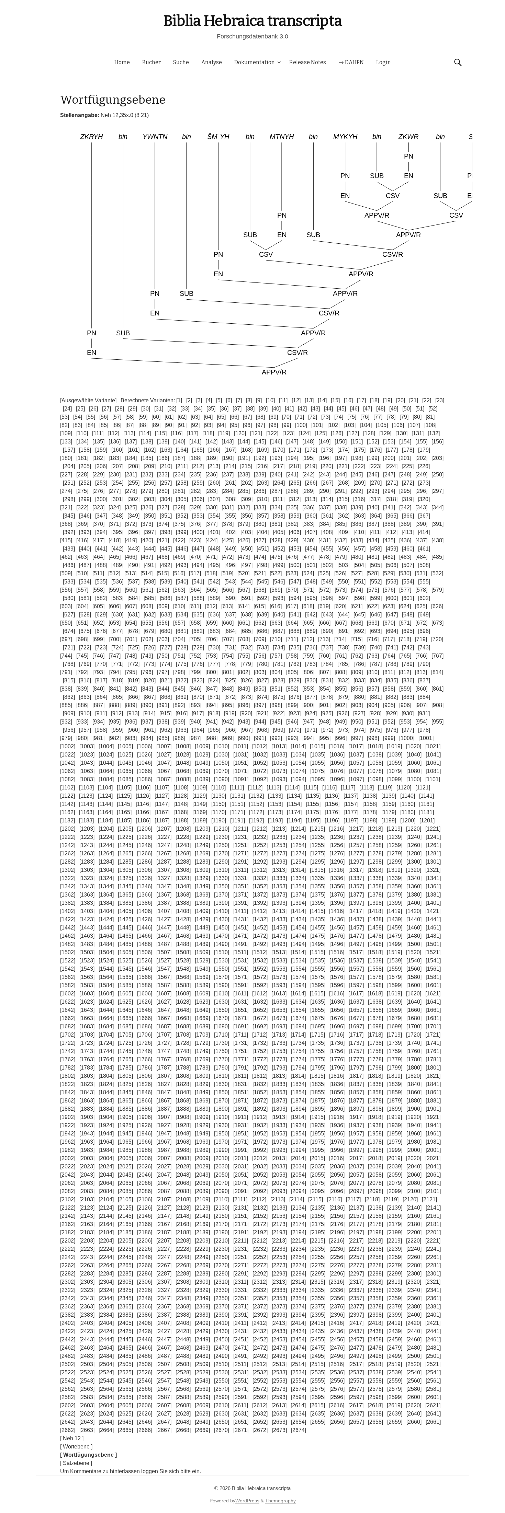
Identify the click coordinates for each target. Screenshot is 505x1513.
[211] (182, 466)
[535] (101, 582)
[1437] (356, 919)
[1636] (337, 1002)
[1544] (106, 969)
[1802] (67, 1076)
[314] (327, 499)
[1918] (375, 1117)
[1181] (426, 812)
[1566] (144, 977)
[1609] (202, 993)
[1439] (394, 919)
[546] (279, 582)
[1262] (67, 853)
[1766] (144, 1059)
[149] (324, 441)
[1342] (67, 886)
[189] (211, 458)
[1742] (67, 1051)
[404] (263, 532)
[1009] (202, 746)
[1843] (86, 1092)
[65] (221, 417)
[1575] (317, 977)
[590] (230, 598)
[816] (85, 680)
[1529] (202, 960)
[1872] (260, 1101)
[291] (341, 491)
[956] (69, 730)
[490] (133, 565)
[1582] (67, 985)
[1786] (144, 1068)
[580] (69, 598)
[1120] (403, 787)
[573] (341, 590)
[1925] (125, 1125)
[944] (260, 722)
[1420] (413, 911)
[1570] (221, 977)
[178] (408, 450)
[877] (311, 697)
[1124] (105, 796)
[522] (276, 573)
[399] (182, 532)
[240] (276, 474)
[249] (421, 474)
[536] (117, 582)
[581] (85, 598)
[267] (327, 483)
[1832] (260, 1084)
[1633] (279, 1002)
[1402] (67, 911)
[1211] (240, 829)
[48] (380, 409)
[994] (308, 738)
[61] (169, 417)
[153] (389, 441)
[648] (408, 614)
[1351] (240, 886)
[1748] (183, 1051)
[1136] (332, 796)
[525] (324, 573)
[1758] (375, 1051)
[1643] (86, 1010)
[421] (163, 540)
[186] (163, 458)
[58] (129, 417)
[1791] (240, 1068)
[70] (286, 417)
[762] (357, 656)
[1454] (298, 928)
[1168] (180, 812)
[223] (375, 466)
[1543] (86, 969)
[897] (260, 705)
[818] (117, 680)
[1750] (221, 1051)
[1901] (433, 1109)
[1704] (106, 1035)
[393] (85, 532)
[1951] (240, 1133)
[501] (311, 565)
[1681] (433, 1018)
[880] (360, 697)
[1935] (317, 1125)
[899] (292, 705)
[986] (179, 738)
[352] (182, 516)
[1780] (414, 1059)
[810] (373, 672)
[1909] (202, 1117)
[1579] (394, 977)
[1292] (260, 862)
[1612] (259, 993)
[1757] (356, 1051)
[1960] (414, 1133)
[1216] (336, 829)
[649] (424, 614)
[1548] (183, 969)
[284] (228, 491)
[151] (357, 441)
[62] (182, 417)
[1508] (183, 952)
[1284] (106, 862)
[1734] (298, 1043)
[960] (133, 730)
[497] (246, 565)
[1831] (240, 1084)
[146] (276, 441)
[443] (133, 549)
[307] (214, 499)
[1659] (394, 1010)
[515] (163, 573)
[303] (150, 499)
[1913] (279, 1117)
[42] (302, 409)
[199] (373, 458)
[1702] (67, 1035)
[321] (66, 507)
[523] (292, 573)
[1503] (86, 952)
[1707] (163, 1035)
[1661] (433, 1010)
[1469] (202, 936)
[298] (69, 499)
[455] (327, 549)
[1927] (163, 1125)
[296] (421, 491)
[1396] (337, 903)
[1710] (221, 1035)
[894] (211, 705)
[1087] (163, 779)
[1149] (199, 804)
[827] (263, 680)
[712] (308, 639)
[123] (288, 433)
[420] (147, 540)
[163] (166, 450)
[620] (340, 606)
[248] (405, 474)
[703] (163, 639)
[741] (392, 647)
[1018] (375, 746)
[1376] (337, 895)
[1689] (202, 1026)
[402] (230, 532)
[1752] (260, 1051)
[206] (101, 466)
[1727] (163, 1043)
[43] (315, 409)
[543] (230, 582)
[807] (324, 672)
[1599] (394, 985)
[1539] (394, 960)
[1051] (240, 763)
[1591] (240, 985)
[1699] (394, 1026)
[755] (244, 656)
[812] (405, 672)
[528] (373, 573)
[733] (263, 647)
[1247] (163, 845)
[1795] (317, 1068)
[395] (117, 532)
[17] (361, 400)
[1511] (240, 952)
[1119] (385, 787)
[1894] (298, 1109)
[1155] (313, 804)
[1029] (202, 755)
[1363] (86, 895)
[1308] (183, 870)
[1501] (433, 944)
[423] (195, 540)
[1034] (298, 755)
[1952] (260, 1133)
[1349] (202, 886)
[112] (113, 433)
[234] (179, 474)
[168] (246, 450)
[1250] (221, 845)
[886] (82, 705)
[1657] (356, 1010)
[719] (421, 639)
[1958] (375, 1133)
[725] (133, 647)
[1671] (240, 1018)
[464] (98, 557)
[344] (437, 507)
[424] (211, 540)
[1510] (221, 952)
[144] (244, 441)
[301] (117, 499)
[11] (283, 400)
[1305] (125, 870)
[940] (195, 722)
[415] (66, 540)
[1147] (162, 804)
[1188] (180, 820)
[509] (66, 573)
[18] (374, 400)
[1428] (183, 919)
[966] (230, 730)
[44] (328, 409)
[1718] (375, 1035)
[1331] (240, 878)
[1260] (414, 845)
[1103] (86, 787)
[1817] (355, 1076)
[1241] (433, 837)
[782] (295, 664)
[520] (243, 573)
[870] (198, 697)
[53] (64, 417)
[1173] (275, 812)
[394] (101, 532)
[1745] (125, 1051)
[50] (406, 409)
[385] (341, 524)
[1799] (394, 1068)
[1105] (124, 787)
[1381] (433, 895)
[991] (260, 738)
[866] (133, 697)
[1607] (163, 993)
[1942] (67, 1133)
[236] (211, 474)
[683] (214, 631)
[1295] (317, 862)
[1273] (279, 853)
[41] (289, 409)
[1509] (202, 952)
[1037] (356, 755)
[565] (211, 590)
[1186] (143, 820)
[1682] (67, 1026)
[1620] (413, 993)
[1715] (317, 1035)
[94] (221, 425)
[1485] (125, 944)
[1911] (240, 1117)
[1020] (413, 746)
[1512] (259, 952)
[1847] (163, 1092)
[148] (308, 441)
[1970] (221, 1142)
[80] (417, 417)
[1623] (86, 1002)
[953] (405, 722)
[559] (115, 590)
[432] (341, 540)
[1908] (183, 1117)
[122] (272, 433)
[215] (246, 466)
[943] (244, 722)
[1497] (356, 944)
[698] (82, 639)
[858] (389, 689)
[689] (311, 631)
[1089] (202, 779)
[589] (214, 598)
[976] (392, 730)
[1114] (292, 787)
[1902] (67, 1117)
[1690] (221, 1026)
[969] (279, 730)
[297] (437, 491)
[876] (295, 697)
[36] (224, 409)
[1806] (144, 1076)
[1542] (67, 969)
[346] (85, 516)
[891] (163, 705)
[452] (279, 549)
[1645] (125, 1010)
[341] (389, 507)
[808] (341, 672)
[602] (424, 598)
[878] (327, 697)
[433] (357, 540)
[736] (311, 647)
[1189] (199, 820)
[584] (133, 598)
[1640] (414, 1002)
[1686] (144, 1026)
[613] (227, 606)
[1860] (414, 1092)
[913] (133, 713)
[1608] (183, 993)
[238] (244, 474)
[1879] (394, 1101)
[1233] (279, 837)
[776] (198, 664)
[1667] (163, 1018)
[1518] (375, 952)
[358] (279, 516)
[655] (147, 623)
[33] (184, 409)
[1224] (106, 837)
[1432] (260, 919)
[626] (437, 606)
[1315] (317, 870)
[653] (115, 623)
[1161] (426, 804)
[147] (292, 441)
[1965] (125, 1142)
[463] (82, 557)
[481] (373, 557)
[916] (182, 713)
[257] (166, 483)
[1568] (183, 977)
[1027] (163, 755)
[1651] (240, 1010)
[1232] (260, 837)
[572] (324, 590)
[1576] (337, 977)
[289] (308, 491)
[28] (119, 409)
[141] (195, 441)
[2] (189, 400)
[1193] (275, 820)
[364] (376, 516)
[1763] (86, 1059)
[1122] (67, 796)
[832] (343, 680)
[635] (198, 614)
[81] (430, 417)
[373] (147, 524)
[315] (343, 499)
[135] (98, 441)
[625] (421, 606)
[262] (246, 483)
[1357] (356, 886)
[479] (341, 557)
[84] (90, 425)
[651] (82, 623)
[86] (116, 425)
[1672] (260, 1018)
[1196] (332, 820)
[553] (392, 582)
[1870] (221, 1101)
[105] (382, 425)
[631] (133, 614)
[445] (166, 549)
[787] (376, 664)
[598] (360, 598)
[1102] (67, 787)
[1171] (237, 812)
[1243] (86, 845)
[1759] (394, 1051)
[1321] (432, 870)
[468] (163, 557)
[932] (66, 722)
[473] (244, 557)
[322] (82, 507)
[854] (324, 689)
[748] (131, 656)
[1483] (86, 944)
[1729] (202, 1043)
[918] (214, 713)
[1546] (144, 969)
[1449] (202, 928)
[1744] (106, 1051)
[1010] (221, 746)
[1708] (183, 1035)
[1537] (356, 960)
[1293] (279, 862)
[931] (424, 713)
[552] (376, 582)
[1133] (275, 796)
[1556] (337, 969)
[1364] (106, 895)
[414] (424, 532)
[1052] (260, 763)
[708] (244, 639)
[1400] (414, 903)
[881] (376, 697)
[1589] (202, 985)
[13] (309, 400)
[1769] (202, 1059)
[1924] (106, 1125)
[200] (389, 458)
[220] (327, 466)
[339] (357, 507)
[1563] (86, 977)
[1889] (202, 1109)
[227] (66, 474)
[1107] (162, 787)
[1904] (106, 1117)
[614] (243, 606)
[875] (279, 697)
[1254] (298, 845)
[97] (260, 425)
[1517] (355, 952)
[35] (210, 409)
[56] (103, 417)
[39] (263, 409)
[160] (117, 450)
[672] (421, 623)
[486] (69, 565)
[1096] (337, 779)
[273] (424, 483)
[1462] (67, 936)
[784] (327, 664)
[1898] (375, 1109)
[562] (163, 590)
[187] (179, 458)
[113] (129, 433)
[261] (230, 483)
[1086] (144, 779)
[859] (405, 689)
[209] (150, 466)
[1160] (407, 804)
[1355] (317, 886)
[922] (278, 713)
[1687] (163, 1026)
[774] (166, 664)
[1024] (106, 755)
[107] (414, 425)
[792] (82, 672)
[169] (263, 450)
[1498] (375, 944)
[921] (262, 713)
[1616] (336, 993)
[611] (195, 606)
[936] (131, 722)
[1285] (125, 862)
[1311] (240, 870)
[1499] (394, 944)
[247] (389, 474)
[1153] (275, 804)
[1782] (67, 1068)
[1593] (279, 985)
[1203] (86, 829)
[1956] (337, 1133)
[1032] (260, 755)
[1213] (279, 829)
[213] (214, 466)
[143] (228, 441)
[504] (360, 565)
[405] (279, 532)
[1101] (432, 779)
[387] (373, 524)
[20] (400, 400)
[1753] (279, 1051)
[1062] (67, 771)
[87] (129, 425)
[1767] (163, 1059)
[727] (166, 647)
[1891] (240, 1109)
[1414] (298, 911)
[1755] (317, 1051)
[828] (279, 680)
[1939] (394, 1125)
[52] (432, 409)
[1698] (375, 1026)
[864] (101, 697)
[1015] (317, 746)
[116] (176, 433)
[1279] (394, 853)
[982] (115, 738)
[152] (373, 441)
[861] (437, 689)
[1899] (394, 1109)
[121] (256, 433)
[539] (166, 582)
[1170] (218, 812)
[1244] (106, 845)
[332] (244, 507)
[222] (359, 466)
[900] (308, 705)
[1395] (317, 903)
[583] (117, 598)
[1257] (356, 845)
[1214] (298, 829)
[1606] (144, 993)
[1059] (394, 763)
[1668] (183, 1018)
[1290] (221, 862)
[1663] (86, 1018)
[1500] (414, 944)
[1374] (298, 895)
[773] (150, 664)
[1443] (86, 928)
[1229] (202, 837)
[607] (131, 606)
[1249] (202, 845)
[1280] (414, 853)
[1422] (67, 919)
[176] (376, 450)
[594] (295, 598)
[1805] (125, 1076)
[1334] (298, 878)
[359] (295, 516)
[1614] (298, 993)
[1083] (86, 779)
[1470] (221, 936)
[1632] (260, 1002)
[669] (373, 623)
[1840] (414, 1084)
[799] (195, 672)
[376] (195, 524)
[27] (106, 409)
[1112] (255, 787)
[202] (421, 458)
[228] (82, 474)
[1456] (337, 928)
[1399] (394, 903)
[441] (101, 549)
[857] (373, 689)
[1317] (355, 870)
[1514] (298, 952)
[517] (195, 573)
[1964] (106, 1142)
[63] (195, 417)
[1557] (356, 969)
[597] (343, 598)
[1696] (337, 1026)
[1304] (106, 870)
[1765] (125, 1059)
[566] (228, 590)
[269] (360, 483)
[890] (147, 705)
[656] (163, 623)
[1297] (356, 862)
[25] (80, 409)
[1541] (433, 960)
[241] (292, 474)
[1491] (240, 944)
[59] (142, 417)
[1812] (259, 1076)
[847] (211, 689)
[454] (311, 549)
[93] (208, 425)
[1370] (221, 895)
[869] (182, 697)
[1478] (375, 936)
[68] (260, 417)
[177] (392, 450)
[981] (98, 738)
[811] (389, 672)
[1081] (433, 771)
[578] (421, 590)
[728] (182, 647)
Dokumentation (254, 62)
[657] (179, 623)
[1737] (356, 1043)
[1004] (106, 746)
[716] (373, 639)
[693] (376, 631)
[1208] (183, 829)
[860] (421, 689)
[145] (260, 441)
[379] (244, 524)
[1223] (86, 837)
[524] (308, 573)
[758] (292, 656)
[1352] (260, 886)
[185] (147, 458)
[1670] (221, 1018)
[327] (163, 507)
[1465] (125, 936)
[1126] (143, 796)
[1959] (394, 1133)
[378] (228, 524)
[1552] (260, 969)
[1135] (313, 796)
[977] (408, 730)
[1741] (433, 1043)
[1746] (144, 1051)
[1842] (67, 1092)
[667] (341, 623)
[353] (198, 516)
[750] (163, 656)
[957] (85, 730)
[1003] (86, 746)
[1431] (240, 919)
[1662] (67, 1018)
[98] (273, 425)
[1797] (356, 1068)
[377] (211, 524)
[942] (228, 722)
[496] (230, 565)
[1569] (202, 977)
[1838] (375, 1084)
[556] (66, 590)
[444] (150, 549)
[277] (115, 491)
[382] (292, 524)
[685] (246, 631)
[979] (66, 738)
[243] (324, 474)
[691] (343, 631)
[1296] (337, 862)
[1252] (260, 845)
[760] (324, 656)
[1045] (125, 763)
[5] (219, 400)
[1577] (356, 977)
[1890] (221, 1109)
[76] (364, 417)
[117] (192, 433)
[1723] (86, 1043)
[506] (392, 565)
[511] (98, 573)
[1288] (183, 862)
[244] (341, 474)
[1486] (144, 944)
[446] (182, 549)
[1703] (86, 1035)
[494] (198, 565)
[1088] (183, 779)
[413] (408, 532)
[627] (69, 614)
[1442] (67, 928)
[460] (408, 549)
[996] (341, 738)
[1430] (221, 919)
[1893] (279, 1109)
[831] (327, 680)
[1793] (279, 1068)
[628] (85, 614)
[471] (211, 557)
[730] (214, 647)
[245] (357, 474)
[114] (145, 433)
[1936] (337, 1125)
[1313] (279, 870)
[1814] (298, 1076)
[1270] (221, 853)
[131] (418, 433)
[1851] (240, 1092)
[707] (228, 639)
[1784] (106, 1068)
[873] (246, 697)
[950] (357, 722)
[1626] (144, 1002)
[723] (101, 647)
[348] (117, 516)
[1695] (317, 1026)
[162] (150, 450)
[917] (198, 713)
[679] (150, 631)
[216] (262, 466)
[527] (356, 573)
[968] (263, 730)
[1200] (407, 820)
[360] (311, 516)
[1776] (337, 1059)
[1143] (86, 804)
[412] (391, 532)
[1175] (313, 812)
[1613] (279, 993)
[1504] (106, 952)
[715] (356, 639)
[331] (228, 507)
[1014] (298, 746)
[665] (308, 623)
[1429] (202, 919)
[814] (437, 672)
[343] (421, 507)
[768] (69, 664)
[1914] (298, 1117)
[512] (114, 573)
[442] (117, 549)
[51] (419, 409)
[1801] (433, 1068)
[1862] (67, 1101)
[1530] (221, 960)
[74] (338, 417)
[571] (308, 590)
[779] (246, 664)
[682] (198, 631)
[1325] (125, 878)
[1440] (414, 919)
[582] (101, 598)
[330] (211, 507)
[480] (357, 557)
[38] (250, 409)
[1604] (106, 993)
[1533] (279, 960)
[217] (278, 466)
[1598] (375, 985)
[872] (230, 697)
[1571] (240, 977)
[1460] (414, 928)
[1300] (414, 862)
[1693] (279, 1026)
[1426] (144, 919)
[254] (117, 483)
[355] (230, 516)
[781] (279, 664)
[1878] (375, 1101)
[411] (375, 532)
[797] (163, 672)
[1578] (375, 977)
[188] (195, 458)
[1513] (279, 952)
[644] (343, 614)
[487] (85, 565)
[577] (405, 590)
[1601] (433, 985)
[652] (98, 623)
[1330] (221, 878)
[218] (295, 466)
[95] (234, 425)
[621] (356, 606)
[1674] (298, 1018)
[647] (392, 614)
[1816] (336, 1076)
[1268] (183, 853)
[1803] (86, 1076)
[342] (405, 507)
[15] (335, 400)
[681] (182, 631)
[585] (150, 598)
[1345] (125, 886)
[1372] (260, 895)
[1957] (356, 1133)
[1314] (298, 870)
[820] (150, 680)
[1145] (124, 804)
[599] (376, 598)
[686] (263, 631)
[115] (161, 433)
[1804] (106, 1076)
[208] (133, 466)
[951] (373, 722)
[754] (228, 656)
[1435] (317, 919)
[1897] (356, 1109)
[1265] (125, 853)
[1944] (106, 1133)
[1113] (274, 787)
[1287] (163, 862)
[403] (246, 532)
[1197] (351, 820)
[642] (311, 614)
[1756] (337, 1051)
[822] (182, 680)
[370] (98, 524)
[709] (260, 639)
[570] (292, 590)
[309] (246, 499)
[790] (424, 664)
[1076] (337, 771)
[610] (179, 606)
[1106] (143, 787)
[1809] (202, 1076)
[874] (263, 697)
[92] (195, 425)
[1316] (336, 870)
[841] (115, 689)
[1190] (218, 820)
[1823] (86, 1084)
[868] (166, 697)
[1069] (202, 771)
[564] (195, 590)
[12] (296, 400)
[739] (360, 647)
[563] (179, 590)
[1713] (279, 1035)
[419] (131, 540)
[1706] (144, 1035)
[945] (276, 722)
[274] (66, 491)
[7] (239, 400)
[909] (69, 713)
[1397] (356, 903)
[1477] (356, 936)
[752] (195, 656)
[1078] (375, 771)
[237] (228, 474)
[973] (343, 730)
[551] (360, 582)
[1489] (202, 944)
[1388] (183, 903)
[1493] (279, 944)
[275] (82, 491)
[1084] (106, 779)
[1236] (337, 837)
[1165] (124, 812)
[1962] (67, 1142)
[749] (147, 656)
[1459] (394, 928)
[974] (360, 730)
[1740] (414, 1043)
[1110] (218, 787)
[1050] (221, 763)
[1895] (317, 1109)
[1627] (163, 1002)
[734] (279, 647)
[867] (150, 697)
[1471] (240, 936)
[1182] (67, 820)
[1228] (183, 837)
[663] (276, 623)
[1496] (337, 944)
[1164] (105, 812)
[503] (343, 565)
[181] (82, 458)
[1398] (375, 903)
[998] (373, 738)
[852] (292, 689)
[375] (179, 524)
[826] (246, 680)
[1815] (317, 1076)
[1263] (86, 853)
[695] (408, 631)
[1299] (394, 862)
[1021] (432, 746)
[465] (115, 557)
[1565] (125, 977)
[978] (424, 730)
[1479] (394, 936)
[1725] (125, 1043)
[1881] (433, 1101)
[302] (133, 499)
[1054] (298, 763)
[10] (270, 400)
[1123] (86, 796)
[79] (404, 417)
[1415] (317, 911)
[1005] (125, 746)
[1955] (317, 1133)
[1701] (433, 1026)
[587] (182, 598)
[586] (166, 598)
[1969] (202, 1142)
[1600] (414, 985)
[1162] (67, 812)
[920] (246, 713)
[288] (292, 491)
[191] (244, 458)
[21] (413, 400)
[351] (166, 516)
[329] (195, 507)
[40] (276, 409)
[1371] (240, 895)
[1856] (337, 1092)
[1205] (125, 829)
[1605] (125, 993)
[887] (98, 705)
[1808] (183, 1076)
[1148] (180, 804)
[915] (165, 713)
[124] (305, 433)
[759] (308, 656)
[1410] (221, 911)
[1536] (337, 960)
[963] (182, 730)
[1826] (144, 1084)
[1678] (375, 1018)
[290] (324, 491)
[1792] (260, 1068)
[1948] (183, 1133)
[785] (343, 664)
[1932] (260, 1125)
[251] (69, 483)
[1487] (163, 944)
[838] (66, 689)
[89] (156, 425)
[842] (131, 689)
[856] (357, 689)
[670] (389, 623)
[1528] (183, 960)
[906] (405, 705)
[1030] (221, 755)
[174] (343, 450)
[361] (327, 516)
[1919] (394, 1117)
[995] (324, 738)
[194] (292, 458)
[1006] (144, 746)
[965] (214, 730)
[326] (147, 507)
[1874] (298, 1101)
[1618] (375, 993)
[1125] (124, 796)
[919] (230, 713)
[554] (408, 582)
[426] (244, 540)
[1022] (67, 755)
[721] (69, 647)
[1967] (163, 1142)
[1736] (337, 1043)
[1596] (337, 985)
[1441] (433, 919)
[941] (211, 722)
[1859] (394, 1092)
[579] (437, 590)
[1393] (279, 903)
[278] (131, 491)
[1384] (106, 903)
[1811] (240, 1076)
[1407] (163, 911)
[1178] (369, 812)
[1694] (298, 1026)
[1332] (260, 878)
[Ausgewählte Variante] (88, 400)
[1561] (433, 969)
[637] (230, 614)
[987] (195, 738)
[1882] (67, 1109)
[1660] (414, 1010)
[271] (392, 483)
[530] (405, 573)
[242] (308, 474)
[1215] (317, 829)
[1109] (199, 787)
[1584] (106, 985)
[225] (408, 466)
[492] (166, 565)
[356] (246, 516)
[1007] (163, 746)
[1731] (240, 1043)
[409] (343, 532)
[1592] (260, 985)
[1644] (106, 1010)
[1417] (355, 911)
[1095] (317, 779)
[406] (295, 532)
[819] (133, 680)
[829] (295, 680)
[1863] (86, 1101)
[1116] (329, 787)
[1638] (375, 1002)
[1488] (183, 944)
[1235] (317, 837)
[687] (279, 631)
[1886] (144, 1109)
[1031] (240, 755)
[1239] (394, 837)
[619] (324, 606)
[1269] (202, 853)
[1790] (221, 1068)
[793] (98, 672)
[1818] (375, 1076)
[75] (351, 417)
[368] (66, 524)
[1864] (106, 1101)
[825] (230, 680)
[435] (389, 540)
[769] (85, 664)
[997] (357, 738)
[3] (199, 400)
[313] (311, 499)
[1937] (356, 1125)
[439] (69, 549)
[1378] (375, 895)
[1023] (86, 755)
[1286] (144, 862)
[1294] (298, 862)
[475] (276, 557)
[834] (376, 680)
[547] (295, 582)
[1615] (317, 993)
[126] (337, 433)
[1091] (240, 779)
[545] (263, 582)
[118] (208, 433)
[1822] (67, 1084)
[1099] (394, 779)
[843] (147, 689)
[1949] (202, 1133)
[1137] (351, 796)
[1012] (259, 746)
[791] (66, 672)
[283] (211, 491)
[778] (230, 664)
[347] (101, 516)
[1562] (67, 977)
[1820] (413, 1076)
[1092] (260, 779)
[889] (131, 705)
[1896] (337, 1109)
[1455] (317, 928)
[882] (392, 697)
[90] (169, 425)
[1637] (356, 1002)
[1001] (426, 738)
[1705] (125, 1035)
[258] (182, 483)
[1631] (240, 1002)
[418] (115, 540)
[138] (147, 441)
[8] (249, 400)
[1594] (298, 985)
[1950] (221, 1133)
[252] (85, 483)
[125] (321, 433)
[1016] (336, 746)
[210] (166, 466)
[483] (405, 557)
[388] (389, 524)
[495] (214, 565)
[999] (389, 738)
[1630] (221, 1002)
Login (383, 62)
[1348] (183, 886)
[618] (308, 606)
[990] (244, 738)
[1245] (125, 845)
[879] (343, 697)
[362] (343, 516)
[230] (115, 474)
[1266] (144, 853)
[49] (393, 409)
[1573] (279, 977)
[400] (198, 532)
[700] (115, 639)
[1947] (163, 1133)
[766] (421, 656)
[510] (82, 573)
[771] (117, 664)
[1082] (67, 779)
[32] (171, 409)
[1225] (125, 837)
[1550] (221, 969)
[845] (179, 689)
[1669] (202, 1018)
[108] (430, 425)
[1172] (256, 812)
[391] (437, 524)
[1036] (337, 755)
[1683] (86, 1026)
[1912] (259, 1117)
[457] (360, 549)
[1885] (125, 1109)
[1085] (125, 779)
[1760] (414, 1051)
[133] (66, 441)
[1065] (125, 771)
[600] (392, 598)
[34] (197, 409)
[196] (324, 458)
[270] (376, 483)
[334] (276, 507)
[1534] (298, 960)
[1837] (356, 1084)
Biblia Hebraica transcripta (252, 21)
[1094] (298, 779)
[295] (405, 491)
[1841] (433, 1084)
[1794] (298, 1068)
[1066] (144, 771)
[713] (324, 639)
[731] (230, 647)
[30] (145, 409)
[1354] (298, 886)
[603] (66, 606)
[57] (116, 417)
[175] (360, 450)
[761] (341, 656)
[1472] (260, 936)
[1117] (348, 787)
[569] (276, 590)
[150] (341, 441)
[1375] (317, 895)
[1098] (375, 779)
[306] (198, 499)
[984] (147, 738)
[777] (214, 664)
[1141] (426, 796)
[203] (437, 458)
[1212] (259, 829)
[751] (179, 656)
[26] (93, 409)
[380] (260, 524)
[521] (260, 573)
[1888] (183, 1109)
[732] (246, 647)
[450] (246, 549)
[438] (437, 540)
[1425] (125, 919)
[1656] (337, 1010)
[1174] (294, 812)
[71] (299, 417)
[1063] (86, 771)
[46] (354, 409)
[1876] (337, 1101)
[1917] (355, 1117)
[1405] (125, 911)
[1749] (202, 1051)
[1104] (105, 787)
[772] (133, 664)
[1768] (183, 1059)
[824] (214, 680)
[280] (163, 491)
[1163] (86, 812)
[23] (439, 400)
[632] (150, 614)
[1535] (317, 960)
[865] (117, 697)
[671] (405, 623)
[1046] (144, 763)
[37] (237, 409)
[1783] (86, 1068)
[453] (295, 549)
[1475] (317, 936)
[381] (276, 524)
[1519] (394, 952)
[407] (311, 532)
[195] (308, 458)
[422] (179, 540)
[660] (228, 623)
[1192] (256, 820)
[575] (373, 590)
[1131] (237, 796)
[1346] (144, 886)
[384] (324, 524)
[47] (367, 409)
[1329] (202, 878)
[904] (373, 705)
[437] (421, 540)
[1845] (125, 1092)
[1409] (202, 911)
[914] (149, 713)
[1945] (125, 1133)
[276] (98, 491)
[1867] (163, 1101)
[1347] (163, 886)
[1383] (86, 903)
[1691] (240, 1026)
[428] (276, 540)
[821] (166, 680)
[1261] (433, 845)
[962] (166, 730)
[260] (214, 483)
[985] (163, 738)
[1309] (202, 870)
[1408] (183, 911)
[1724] (106, 1043)
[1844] (106, 1092)
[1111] (237, 787)
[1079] (394, 771)
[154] (405, 441)
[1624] (106, 1002)
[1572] (260, 977)
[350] (150, 516)
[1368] (183, 895)
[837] (424, 680)
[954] (421, 722)
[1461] (433, 928)
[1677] (356, 1018)
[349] (133, 516)
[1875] (317, 1101)
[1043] (86, 763)
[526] (340, 573)
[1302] (67, 870)
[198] (357, 458)
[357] (263, 516)
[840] (98, 689)
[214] (230, 466)
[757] (276, 656)
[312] (295, 499)
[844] (163, 689)
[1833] (279, 1084)
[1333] (279, 878)
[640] (279, 614)
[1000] (406, 738)
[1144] (105, 804)
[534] (85, 582)
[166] (214, 450)
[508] (424, 565)
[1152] (256, 804)
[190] (228, 458)
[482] (389, 557)
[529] (389, 573)
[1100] (413, 779)
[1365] (125, 895)
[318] (391, 499)
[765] (405, 656)
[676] (101, 631)
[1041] (433, 755)
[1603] (86, 993)
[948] (324, 722)
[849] (244, 689)
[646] (376, 614)
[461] (424, 549)
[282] (195, 491)
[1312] (259, 870)
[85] (103, 425)
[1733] (279, 1043)
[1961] (433, 1133)
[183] (115, 458)
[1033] (279, 755)
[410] (360, 532)
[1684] (106, 1026)
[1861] (433, 1092)
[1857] (356, 1092)
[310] (263, 499)
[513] (130, 573)
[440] (85, 549)
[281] (179, 491)
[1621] (432, 993)
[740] (376, 647)
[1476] (337, 936)
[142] (211, 441)
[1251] (240, 845)
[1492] (260, 944)
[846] (195, 689)
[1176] (332, 812)
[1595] (317, 985)
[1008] (183, 746)
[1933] (279, 1125)
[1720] (413, 1035)
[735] (295, 647)
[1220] (413, 829)
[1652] (260, 1010)
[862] (69, 697)
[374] (163, 524)
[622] (373, 606)
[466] (131, 557)
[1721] (432, 1035)
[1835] (317, 1084)
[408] (327, 532)
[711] (292, 639)
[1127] (162, 796)
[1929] (202, 1125)
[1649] (202, 1010)
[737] (327, 647)
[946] (292, 722)
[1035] (317, 755)
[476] (292, 557)
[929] (391, 713)
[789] (408, 664)
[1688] (183, 1026)
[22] (426, 400)
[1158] (369, 804)
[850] (260, 689)
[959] (117, 730)
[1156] (332, 804)
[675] (85, 631)
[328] (179, 507)
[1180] (407, 812)
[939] (179, 722)
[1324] (106, 878)
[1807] (163, 1076)
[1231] (240, 837)
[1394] (298, 903)
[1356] (337, 886)
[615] (260, 606)
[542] (214, 582)
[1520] (413, 952)
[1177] (351, 812)
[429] (292, 540)
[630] (117, 614)
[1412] (259, 911)
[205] (85, 466)
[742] (408, 647)
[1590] (221, 985)
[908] (437, 705)
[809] (357, 672)
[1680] (414, 1018)
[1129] (199, 796)
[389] (405, 524)
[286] (260, 491)
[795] (131, 672)
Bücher (151, 62)
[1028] (183, 755)
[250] (437, 474)
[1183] (86, 820)
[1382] (67, 903)
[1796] (337, 1068)
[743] (424, 647)
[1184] (105, 820)
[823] (198, 680)
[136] (115, 441)
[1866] (144, 1101)
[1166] (143, 812)
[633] (166, 614)
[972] (327, 730)
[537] (133, 582)
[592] (263, 598)
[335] (292, 507)
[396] (133, 532)
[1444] (106, 928)
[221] (343, 466)
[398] (166, 532)
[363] (360, 516)
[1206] (144, 829)
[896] (244, 705)
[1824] (106, 1084)
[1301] (433, 862)
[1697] (356, 1026)
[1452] (260, 928)
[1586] (144, 985)
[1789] (202, 1068)
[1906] (144, 1117)
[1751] (240, 1051)
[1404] (106, 911)
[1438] (375, 919)
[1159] (388, 804)
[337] (324, 507)
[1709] (202, 1035)
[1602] (67, 993)
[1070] (221, 771)
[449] (230, 549)
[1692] (260, 1026)
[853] (308, 689)
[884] (424, 697)
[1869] (202, 1101)
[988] (211, 738)
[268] (343, 483)
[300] (101, 499)
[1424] (106, 919)
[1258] (375, 845)
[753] (211, 656)
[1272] (260, 853)
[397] (150, 532)
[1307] (163, 870)
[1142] (67, 804)
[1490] (221, 944)
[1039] (394, 755)
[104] (366, 425)
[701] (131, 639)
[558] (98, 590)
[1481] (433, 936)
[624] (405, 606)
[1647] (163, 1010)
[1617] (355, 993)
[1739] (394, 1043)
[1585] (125, 985)
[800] (211, 672)
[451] (263, 549)
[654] (131, 623)
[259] (198, 483)
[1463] (86, 936)
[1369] (202, 895)
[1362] (67, 895)
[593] (279, 598)
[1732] (260, 1043)
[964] (198, 730)
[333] (260, 507)
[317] (375, 499)
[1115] (311, 787)
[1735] (317, 1043)
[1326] (144, 878)
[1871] (240, 1101)
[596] (327, 598)
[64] (208, 417)
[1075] (317, 771)
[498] (263, 565)
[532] (437, 573)
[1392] (260, 903)
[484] (421, 557)
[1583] (86, 985)
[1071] (240, 771)
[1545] (125, 969)
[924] (311, 713)
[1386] (144, 903)
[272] (408, 483)
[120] (240, 433)
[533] (69, 582)
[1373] (279, 895)
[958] (101, 730)
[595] (311, 598)
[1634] (298, 1002)
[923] (295, 713)
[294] (389, 491)
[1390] (221, 903)
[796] (147, 672)
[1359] (394, 886)
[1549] (202, 969)
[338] (341, 507)
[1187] (162, 820)
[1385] (125, 903)
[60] (156, 417)
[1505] (125, 952)
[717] (389, 639)
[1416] (336, 911)
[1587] (163, 985)
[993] (292, 738)
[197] (341, 458)
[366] (408, 516)
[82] (64, 425)
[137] (131, 441)
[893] (195, 705)
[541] (198, 582)
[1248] (183, 845)
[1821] (432, 1076)
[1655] (317, 1010)
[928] (375, 713)
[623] (389, 606)
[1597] (356, 985)
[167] (230, 450)
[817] (101, 680)
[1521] (432, 952)
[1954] (298, 1133)
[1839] (394, 1084)
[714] (340, 639)
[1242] (67, 845)
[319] (408, 499)
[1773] (279, 1059)
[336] (308, 507)
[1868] (183, 1101)
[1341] (433, 878)
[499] (279, 565)
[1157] (351, 804)
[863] (85, 697)
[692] (360, 631)
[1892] (260, 1109)
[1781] (433, 1059)
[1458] (375, 928)
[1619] (394, 993)
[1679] (394, 1018)
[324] (115, 507)
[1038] (375, 755)
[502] (327, 565)
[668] (357, 623)
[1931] (240, 1125)
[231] (131, 474)
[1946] (144, 1133)
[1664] (106, 1018)
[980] (82, 738)
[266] (311, 483)
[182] (98, 458)
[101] (317, 425)
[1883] (86, 1109)
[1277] (356, 853)
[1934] (298, 1125)
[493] (182, 565)
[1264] (106, 853)
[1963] (86, 1142)
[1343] (86, 886)
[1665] (125, 1018)
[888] (115, 705)
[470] (195, 557)
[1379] (394, 895)
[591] (246, 598)
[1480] (414, 936)
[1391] (240, 903)
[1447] (163, 928)
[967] (246, 730)
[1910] (221, 1117)
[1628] (183, 1002)
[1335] (317, 878)
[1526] (144, 960)
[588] (198, 598)
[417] (98, 540)
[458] (376, 549)
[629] (101, 614)
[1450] (221, 928)
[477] (308, 557)
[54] (77, 417)
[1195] (313, 820)
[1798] (375, 1068)
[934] (98, 722)
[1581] (433, 977)
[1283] (86, 862)
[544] (246, 582)
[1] (179, 400)
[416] (82, 540)
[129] (385, 433)
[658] (195, 623)
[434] (373, 540)
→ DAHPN (351, 62)
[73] (325, 417)
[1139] (388, 796)
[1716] (336, 1035)
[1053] (279, 763)
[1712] (259, 1035)
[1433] (279, 919)
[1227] (163, 837)
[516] (179, 573)
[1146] (143, 804)
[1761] (433, 1051)
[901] (324, 705)
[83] (77, 425)
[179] (424, 450)
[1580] (414, 977)
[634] (182, 614)
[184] (131, 458)
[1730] (221, 1043)
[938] (163, 722)
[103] (350, 425)
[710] (276, 639)
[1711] (240, 1035)
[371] (115, 524)
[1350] (221, 886)
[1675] (317, 1018)
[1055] (317, 763)
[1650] (221, 1010)
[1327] (163, 878)
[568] (260, 590)
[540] (182, 582)
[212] (198, 466)
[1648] (183, 1010)
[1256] (337, 845)
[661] (244, 623)
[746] (98, 656)
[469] (179, 557)
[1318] (375, 870)
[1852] (260, 1092)
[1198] (369, 820)
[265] (295, 483)
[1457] (356, 928)
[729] (198, 647)
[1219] (394, 829)
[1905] (125, 1117)
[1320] (413, 870)
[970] (295, 730)
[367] (424, 516)
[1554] (298, 969)
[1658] (375, 1010)
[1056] (337, 763)
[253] (101, 483)
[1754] (298, 1051)
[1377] (356, 895)
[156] (437, 441)
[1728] (183, 1043)
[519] (227, 573)
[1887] (163, 1109)
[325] (131, 507)
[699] (98, 639)
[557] (82, 590)
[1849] (202, 1092)
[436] (405, 540)
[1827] (163, 1084)
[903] (357, 705)
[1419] (394, 911)
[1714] (298, 1035)
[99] (286, 425)
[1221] (432, 829)
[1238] (375, 837)
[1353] (279, 886)
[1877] (356, 1101)
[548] (311, 582)
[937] (147, 722)
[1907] (163, 1117)
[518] (211, 573)
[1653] (279, 1010)
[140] (179, 441)
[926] (343, 713)
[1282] (67, 862)
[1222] (67, 837)
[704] (179, 639)
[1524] (106, 960)
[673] (437, 623)
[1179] (388, 812)
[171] (295, 450)
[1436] (337, 919)
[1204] (106, 829)
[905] (389, 705)
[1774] (298, 1059)
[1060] (414, 763)
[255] (133, 483)
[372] (131, 524)
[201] (405, 458)
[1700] (414, 1026)
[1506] (144, 952)
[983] (131, 738)
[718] (405, 639)
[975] (376, 730)
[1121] (422, 787)
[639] (263, 614)
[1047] (163, 763)
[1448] (183, 928)
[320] (424, 499)
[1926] (144, 1125)
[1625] (125, 1002)
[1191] (237, 820)
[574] (357, 590)
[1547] (163, 969)
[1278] (375, 853)
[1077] (356, 771)
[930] (408, 713)
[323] (98, 507)
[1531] (240, 960)
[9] (259, 400)
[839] (82, 689)
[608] (147, 606)
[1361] (433, 886)
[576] (389, 590)
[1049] (202, 763)
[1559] (394, 969)
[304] (166, 499)
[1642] (67, 1010)
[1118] (366, 787)
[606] (115, 606)
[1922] (67, 1125)
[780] (263, 664)
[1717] (355, 1035)
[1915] (317, 1117)
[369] (82, 524)
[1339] (394, 878)
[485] (437, 557)
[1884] (106, 1109)
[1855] (317, 1092)
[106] (398, 425)
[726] (150, 647)
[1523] (86, 960)
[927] (359, 713)
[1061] (433, 763)
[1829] (202, 1084)
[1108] (180, 787)
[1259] (394, 845)
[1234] (298, 837)
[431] (324, 540)
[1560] (414, 969)
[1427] (163, 919)
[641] (295, 614)
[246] (373, 474)
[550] (343, 582)
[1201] (427, 820)
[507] (408, 565)
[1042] (67, 763)
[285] (244, 491)
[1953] (279, 1133)
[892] (179, 705)
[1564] (106, 977)
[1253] (279, 845)
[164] (182, 450)
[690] (327, 631)
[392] (69, 532)
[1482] (67, 944)
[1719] (394, 1035)
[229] (98, 474)
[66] (234, 417)
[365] (392, 516)
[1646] (144, 1010)
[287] (276, 491)
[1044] (106, 763)
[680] (166, 631)
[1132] (256, 796)
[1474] (298, 936)
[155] (421, 441)
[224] (391, 466)
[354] (214, 516)
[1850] (221, 1092)
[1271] (240, 853)
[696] (424, 631)
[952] (389, 722)
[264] (279, 483)
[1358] (375, 886)
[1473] (279, 936)
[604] (82, 606)
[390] (421, 524)
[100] (301, 425)
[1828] (183, 1084)
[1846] (144, 1092)
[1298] (375, 862)
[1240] (414, 837)
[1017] (355, 746)
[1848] (183, 1092)
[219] (311, 466)
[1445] (125, 928)
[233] (163, 474)
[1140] (407, 796)
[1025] (125, 755)
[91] (182, 425)
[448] (214, 549)
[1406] (144, 911)
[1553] (279, 969)
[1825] (125, 1084)
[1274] (298, 853)
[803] (260, 672)
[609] (163, 606)
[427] (260, 540)
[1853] (279, 1092)
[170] (279, 450)
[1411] (240, 911)
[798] (179, 672)
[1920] (413, 1117)
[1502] (67, 952)
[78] (390, 417)
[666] (324, 623)
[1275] (317, 853)
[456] (343, 549)
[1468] (183, 936)
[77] (377, 417)
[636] (214, 614)
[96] (247, 425)
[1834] (298, 1084)
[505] (376, 565)
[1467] (163, 936)
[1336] (337, 878)
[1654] (298, 1010)
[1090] (221, 779)
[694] (392, 631)
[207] (117, 466)
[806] (308, 672)
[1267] (163, 853)
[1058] (375, 763)
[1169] (199, 812)
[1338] (375, 878)
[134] (82, 441)
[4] (209, 400)
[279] (147, 491)
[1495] (317, 944)
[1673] (279, 1018)
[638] (246, 614)
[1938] (375, 1125)
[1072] (260, 771)
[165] (198, 450)
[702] (147, 639)
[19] (387, 400)
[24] (67, 409)
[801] (228, 672)
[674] (69, 631)
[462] (66, 557)
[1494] (298, 944)
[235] (195, 474)
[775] (182, 664)
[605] (98, 606)
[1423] (86, 919)
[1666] (144, 1018)
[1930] (221, 1125)
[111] (97, 433)
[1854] (298, 1092)
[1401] (433, 903)
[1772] (260, 1059)
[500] (295, 565)
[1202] (67, 829)
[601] (408, 598)
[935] (115, 722)
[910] (85, 713)
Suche (181, 62)
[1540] (414, 960)
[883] (408, 697)
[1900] (414, 1109)
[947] (308, 722)
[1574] (298, 977)
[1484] (106, 944)
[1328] (183, 878)
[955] (437, 722)
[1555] (317, 969)
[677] (117, 631)
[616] (276, 606)
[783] (311, 664)
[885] (66, 705)
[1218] (375, 829)
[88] (142, 425)
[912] (117, 713)
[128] (369, 433)
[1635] (317, 1002)
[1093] (279, 779)
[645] (360, 614)
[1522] (67, 960)
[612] (211, 606)
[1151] (237, 804)
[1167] (162, 812)
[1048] (183, 763)
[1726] (144, 1043)
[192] (260, 458)
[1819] (394, 1076)
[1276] (337, 853)
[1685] (125, 1026)
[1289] (202, 862)
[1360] (414, 886)
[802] (244, 672)
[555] (424, 582)
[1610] (221, 993)
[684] (230, 631)
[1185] (124, 820)
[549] (327, 582)
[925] (327, 713)
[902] (341, 705)
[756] (260, 656)
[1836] (337, 1084)
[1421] (432, 911)
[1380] (414, 895)
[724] (117, 647)
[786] (360, 664)
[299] (85, 499)
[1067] (163, 771)
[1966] (144, 1142)
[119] (224, 433)
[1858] (375, 1092)
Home (122, 62)
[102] (333, 425)
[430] (308, 540)
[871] (214, 697)
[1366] (144, 895)
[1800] (414, 1068)
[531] (421, 573)
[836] (408, 680)
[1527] (163, 960)
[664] (292, 623)
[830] (311, 680)
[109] (66, 433)
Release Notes (307, 62)
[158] (85, 450)
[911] (101, 713)
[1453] (279, 928)
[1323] (86, 878)
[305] (182, 499)
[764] (389, 656)
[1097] (356, 779)
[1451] (240, 928)
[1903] (86, 1117)
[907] (421, 705)
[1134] (294, 796)
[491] (150, 565)
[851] (276, 689)
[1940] (414, 1125)
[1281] (433, 853)
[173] (327, 450)
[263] (263, 483)
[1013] (279, 746)
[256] (150, 483)
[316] (359, 499)
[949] (341, 722)
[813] (421, 672)
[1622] (67, 1002)
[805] (292, 672)
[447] (198, 549)
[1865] (125, 1101)
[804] (276, 672)
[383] (308, 524)
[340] (373, 507)
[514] (147, 573)
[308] (230, 499)
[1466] (144, 936)
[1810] (221, 1076)
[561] (147, 590)
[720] (437, 639)
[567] (244, 590)
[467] (147, 557)
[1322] (67, 878)
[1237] (356, 837)
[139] (163, 441)
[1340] (414, 878)
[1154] (294, 804)
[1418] (375, 911)
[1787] (163, 1068)
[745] (82, 656)
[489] (117, 565)
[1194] (294, 820)
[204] (69, 466)
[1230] (221, 837)
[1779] (394, 1059)
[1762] (67, 1059)
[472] (228, 557)
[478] (324, 557)
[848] (228, 689)
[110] (82, 433)
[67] (247, 417)
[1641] (433, 1002)
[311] (278, 499)
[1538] (375, 960)
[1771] (240, 1059)
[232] (147, 474)
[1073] (279, 771)
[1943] (86, 1133)
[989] (228, 738)
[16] (348, 400)
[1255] (317, 845)
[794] (115, 672)
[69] (273, 417)
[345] (69, 516)
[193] (276, 458)
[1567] (163, 977)
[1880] (414, 1101)
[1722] (67, 1043)
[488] (101, 565)
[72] (312, 417)
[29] (132, 409)
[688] (295, 631)
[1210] (221, 829)
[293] (373, 491)
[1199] (388, 820)
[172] (311, 450)
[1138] (369, 796)
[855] (341, 689)
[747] (115, 656)
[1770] (221, 1059)
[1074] (298, 771)
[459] (392, 549)
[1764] (106, 1059)
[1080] (414, 771)
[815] (69, 680)
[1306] (144, 870)
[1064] (106, 771)
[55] (90, 417)
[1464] (106, 936)
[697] (66, 639)
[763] (373, 656)
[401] (214, 532)
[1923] (86, 1125)
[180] (66, 458)
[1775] (317, 1059)
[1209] (202, 829)
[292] (357, 491)
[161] (133, 450)
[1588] (183, 985)
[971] (311, 730)
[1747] (163, 1051)
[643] (327, 614)
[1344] (106, 886)
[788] (392, 664)
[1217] (355, 829)
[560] (131, 590)
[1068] (183, 771)
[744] (66, 656)
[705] (195, 639)
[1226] (144, 837)
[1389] (202, 903)
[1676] (337, 1018)
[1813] (279, 1076)
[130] (401, 433)
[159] (101, 450)
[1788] (183, 1068)
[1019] (394, 746)
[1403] (86, 911)
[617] (292, 606)
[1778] (375, 1059)
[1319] (394, 870)
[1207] (163, 829)
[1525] (125, 960)
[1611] (240, 993)
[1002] (67, 746)
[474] (260, 557)
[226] (424, 466)
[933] (82, 722)
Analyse (211, 62)
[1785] (125, 1068)
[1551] (240, 969)
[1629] (202, 1002)
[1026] (144, 755)
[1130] (218, 796)
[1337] (356, 878)
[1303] (86, 870)
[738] (343, 647)
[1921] (432, 1117)
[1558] (375, 969)
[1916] (336, 1117)
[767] (437, 656)
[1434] (298, 919)
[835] (392, 680)
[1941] (433, 1125)
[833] (360, 680)
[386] (357, 524)
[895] (228, 705)
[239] (260, 474)
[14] (322, 400)
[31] (158, 409)
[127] (353, 433)
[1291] (240, 862)
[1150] (218, 804)
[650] (66, 623)
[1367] (163, 895)
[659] (211, 623)
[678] (133, 631)
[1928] (183, 1125)
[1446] (144, 928)
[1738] (375, 1043)
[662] (260, 623)
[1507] (163, 952)
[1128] (180, 796)
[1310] (221, 870)
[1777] (356, 1059)
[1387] (163, 903)
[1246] (144, 845)
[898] (276, 705)
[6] (229, 400)
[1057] (356, 763)
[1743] (86, 1051)
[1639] (394, 1002)
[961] (150, 730)
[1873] (279, 1101)
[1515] (317, 952)
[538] (150, 582)
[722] (85, 647)
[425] (228, 540)
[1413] (279, 911)
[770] (101, 664)
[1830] (221, 1084)
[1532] (260, 960)
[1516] (336, 952)
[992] (276, 738)
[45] (341, 409)
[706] (211, 639)
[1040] (414, 755)
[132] (434, 433)
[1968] (183, 1142)
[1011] (240, 746)
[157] (69, 450)
